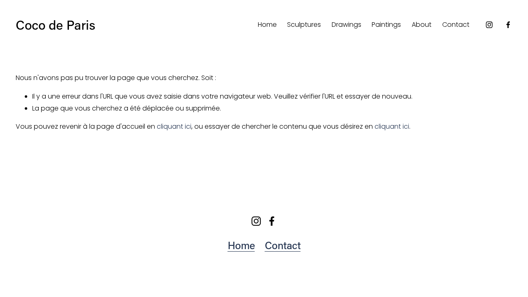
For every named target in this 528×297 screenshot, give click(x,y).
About (421, 24)
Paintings (386, 24)
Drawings (346, 24)
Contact (455, 24)
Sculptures (304, 24)
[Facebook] (508, 25)
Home (267, 24)
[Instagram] (489, 25)
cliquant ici (174, 126)
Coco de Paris (55, 24)
